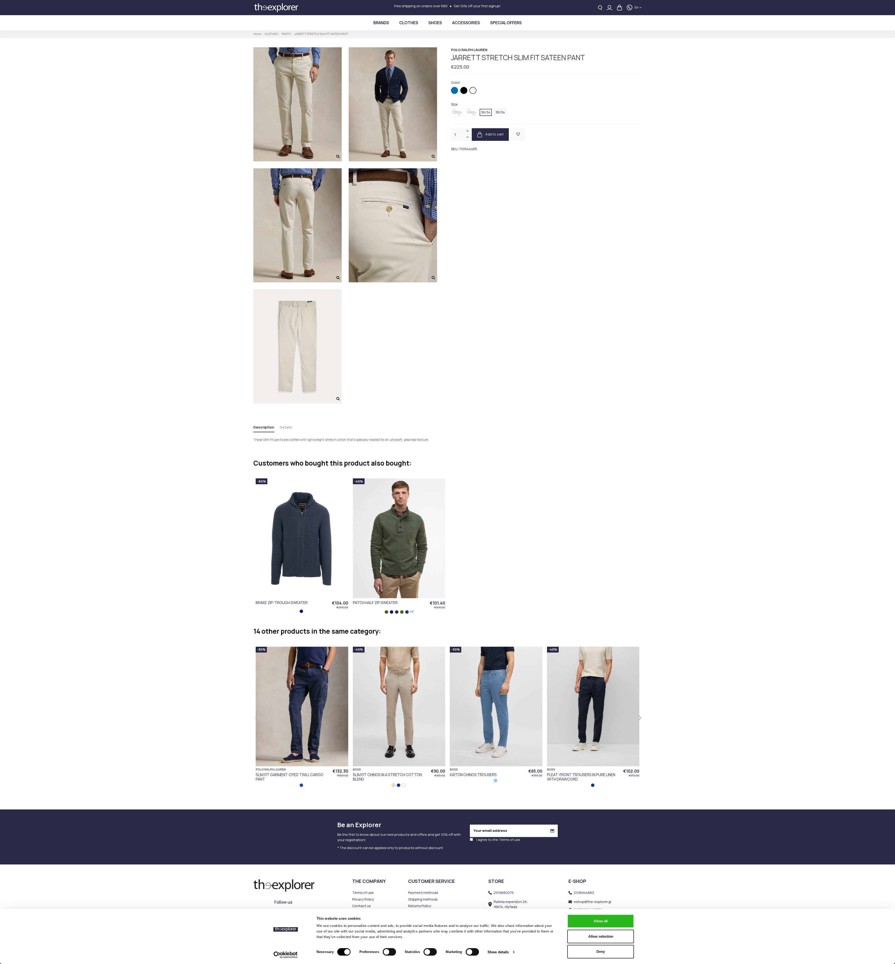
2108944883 (584, 892)
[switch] (389, 952)
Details (286, 427)
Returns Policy (419, 905)
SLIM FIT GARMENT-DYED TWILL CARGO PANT (289, 777)
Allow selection (600, 936)
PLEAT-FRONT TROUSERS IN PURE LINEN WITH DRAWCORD (581, 777)
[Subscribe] (552, 831)
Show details (498, 952)
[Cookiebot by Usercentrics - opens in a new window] (285, 954)
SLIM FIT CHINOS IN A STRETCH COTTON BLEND (387, 777)
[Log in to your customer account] (609, 7)
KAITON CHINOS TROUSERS (473, 774)
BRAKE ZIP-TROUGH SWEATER (282, 602)
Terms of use (509, 839)
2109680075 (504, 892)
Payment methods (423, 892)
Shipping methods (423, 899)
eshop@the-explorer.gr (593, 901)
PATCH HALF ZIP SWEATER (375, 602)
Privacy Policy (363, 899)
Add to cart (494, 134)
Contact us (361, 905)
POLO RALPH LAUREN (469, 49)
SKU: (454, 148)
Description (263, 427)
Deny (600, 952)
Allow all (601, 921)
